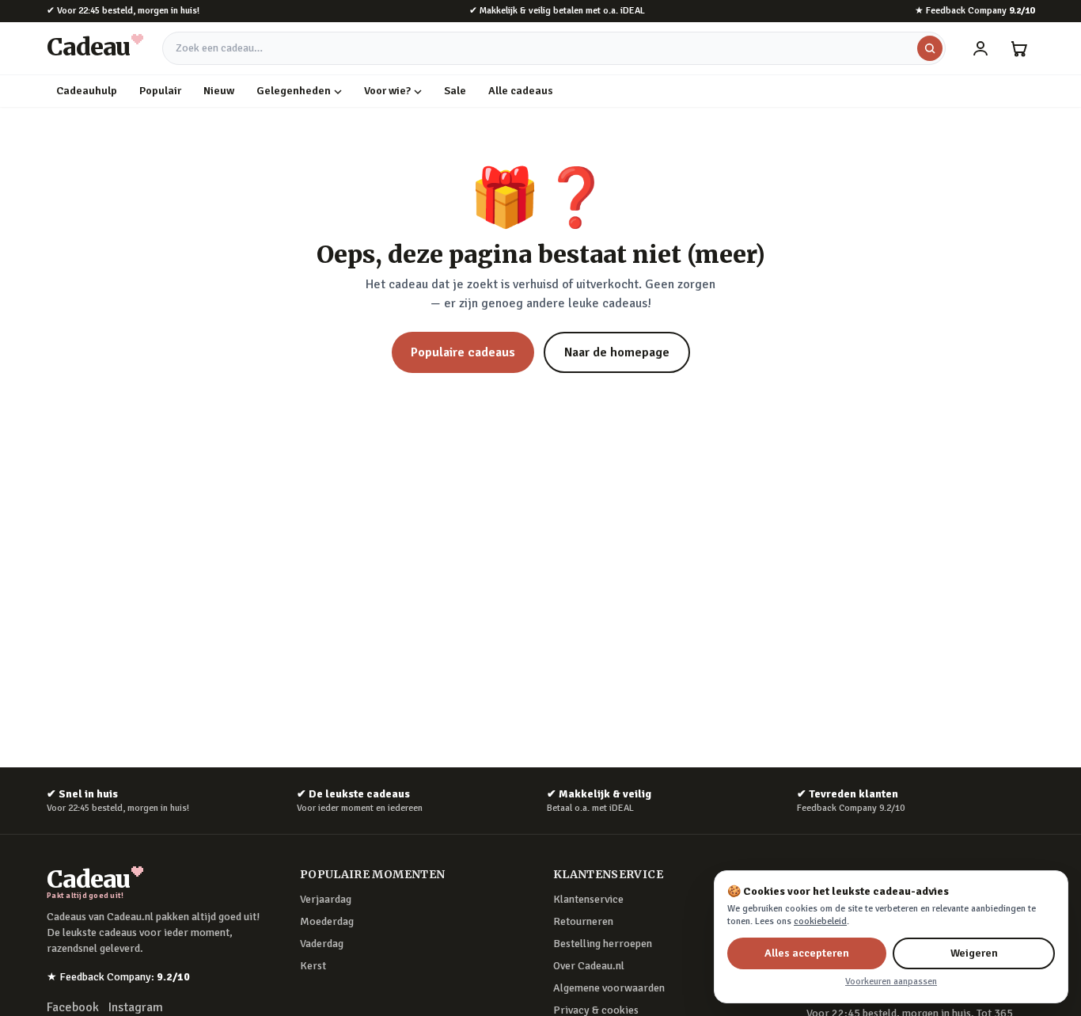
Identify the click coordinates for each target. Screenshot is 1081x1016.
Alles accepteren (806, 953)
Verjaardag (325, 899)
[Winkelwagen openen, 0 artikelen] (1018, 48)
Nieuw (218, 90)
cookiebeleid (820, 921)
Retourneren (583, 921)
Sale (455, 90)
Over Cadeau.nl (588, 965)
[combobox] (554, 48)
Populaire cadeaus (463, 352)
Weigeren (974, 953)
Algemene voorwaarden (609, 988)
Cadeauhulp (86, 90)
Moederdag (327, 921)
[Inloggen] (980, 48)
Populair (160, 90)
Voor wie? (387, 90)
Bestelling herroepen (602, 943)
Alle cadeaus (520, 90)
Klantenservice (588, 899)
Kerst (313, 965)
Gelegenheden (293, 90)
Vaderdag (321, 943)
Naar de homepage (616, 352)
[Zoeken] (930, 48)
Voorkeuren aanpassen (891, 981)
